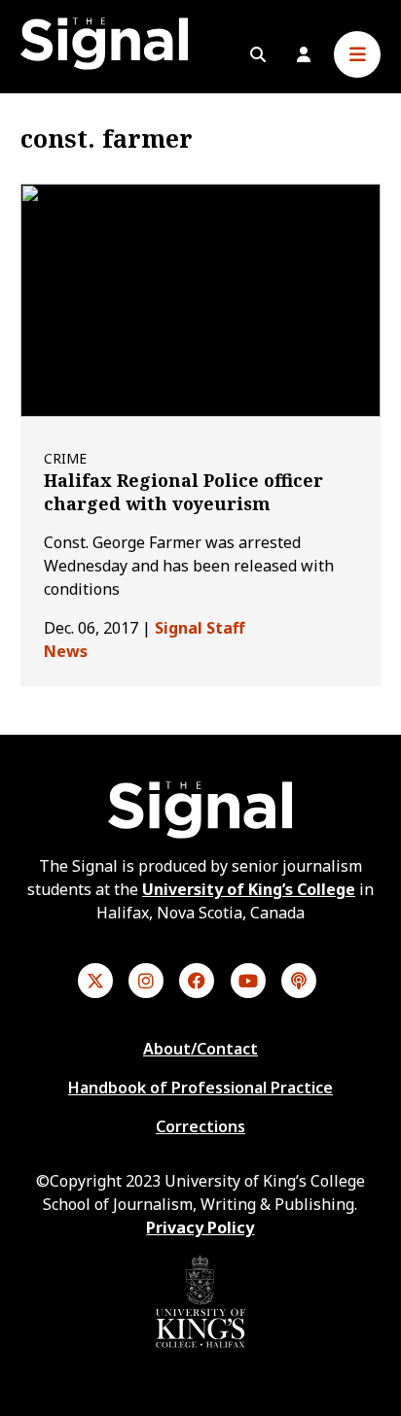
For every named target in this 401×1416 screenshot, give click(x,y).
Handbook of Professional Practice (200, 1087)
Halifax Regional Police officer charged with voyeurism (183, 491)
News (66, 651)
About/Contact (200, 1048)
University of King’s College (248, 889)
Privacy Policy (200, 1227)
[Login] (303, 54)
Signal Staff (199, 628)
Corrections (200, 1126)
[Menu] (357, 54)
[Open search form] (258, 54)
